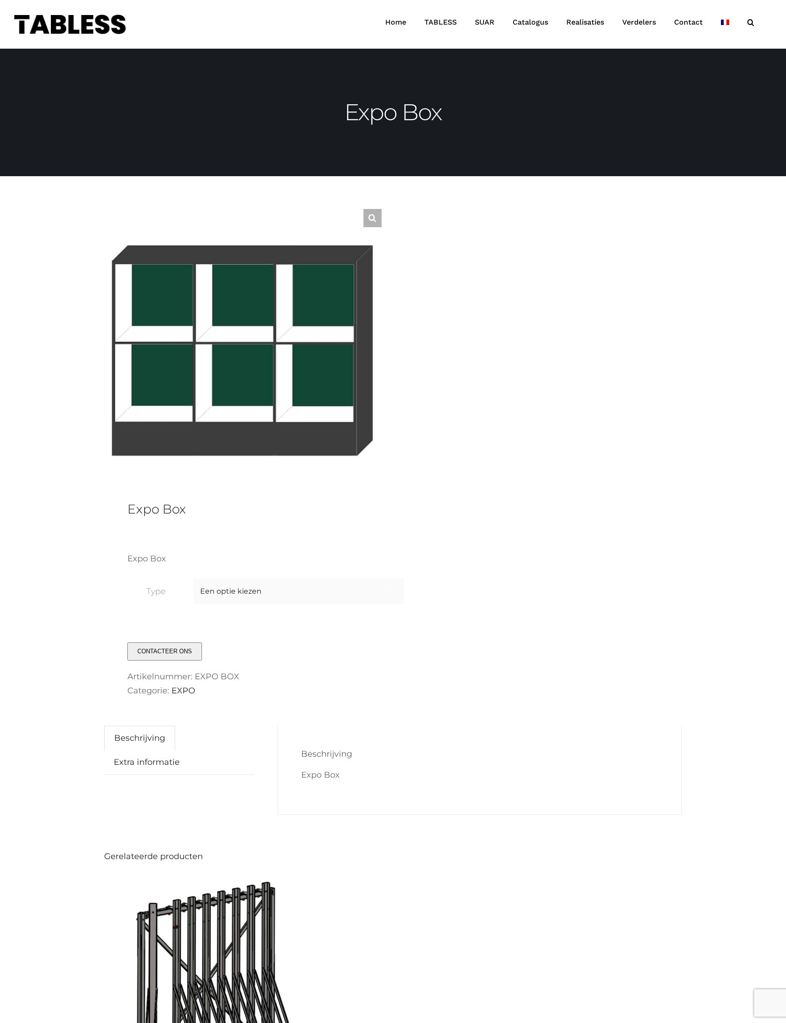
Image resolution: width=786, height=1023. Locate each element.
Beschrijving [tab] (139, 738)
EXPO (183, 691)
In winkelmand (195, 993)
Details (255, 993)
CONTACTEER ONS (164, 651)
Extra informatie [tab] (147, 762)
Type (156, 591)
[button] (750, 22)
